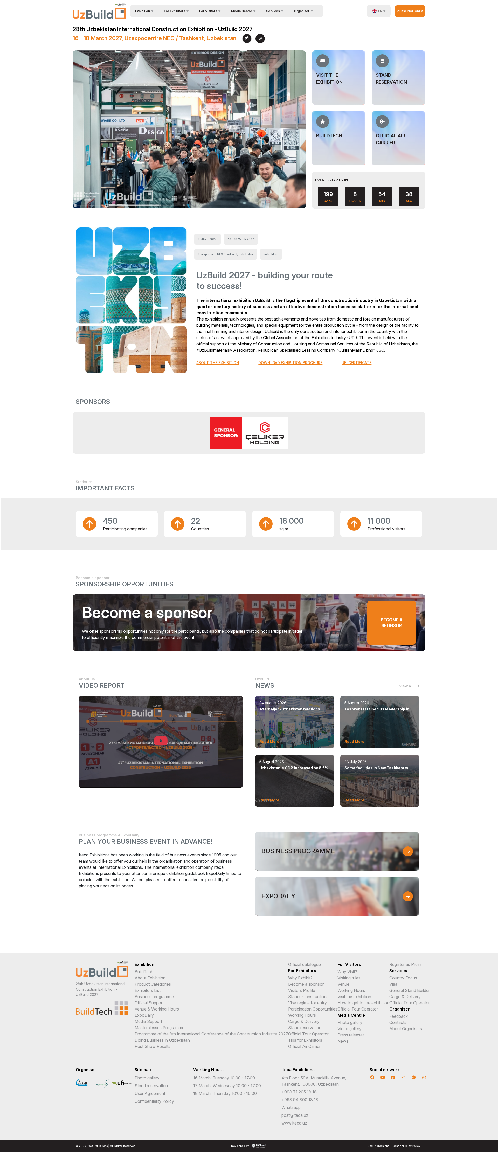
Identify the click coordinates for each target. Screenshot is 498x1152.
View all (406, 686)
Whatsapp (291, 1107)
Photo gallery (349, 1022)
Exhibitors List (148, 990)
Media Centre (351, 1015)
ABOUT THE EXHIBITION (217, 362)
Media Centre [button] (241, 11)
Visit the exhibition (354, 996)
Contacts (397, 1022)
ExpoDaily (144, 1015)
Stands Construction (307, 996)
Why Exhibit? (300, 977)
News (342, 1041)
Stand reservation (304, 1027)
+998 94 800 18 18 (299, 1099)
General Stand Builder (409, 990)
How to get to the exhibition (363, 1002)
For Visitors (349, 964)
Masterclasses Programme (159, 1027)
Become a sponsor (392, 622)
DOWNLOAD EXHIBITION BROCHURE (290, 362)
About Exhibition (150, 977)
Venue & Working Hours (157, 1009)
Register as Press (405, 964)
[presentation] (282, 196)
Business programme (154, 996)
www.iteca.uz (294, 1123)
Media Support (148, 1021)
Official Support (149, 1002)
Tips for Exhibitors (305, 1040)
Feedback (398, 1016)
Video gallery (349, 1028)
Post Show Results (152, 1046)
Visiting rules (349, 977)
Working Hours (302, 1015)
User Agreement (150, 1093)
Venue (343, 984)
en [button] (380, 11)
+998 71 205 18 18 (299, 1091)
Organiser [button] (301, 11)
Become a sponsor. (306, 984)
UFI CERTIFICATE (356, 362)
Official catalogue (304, 964)
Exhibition (144, 964)
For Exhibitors (302, 970)
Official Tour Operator (308, 1033)
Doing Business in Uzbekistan (162, 1040)
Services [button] (273, 11)
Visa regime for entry (307, 1002)
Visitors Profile (301, 990)
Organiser (399, 1009)
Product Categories (153, 984)
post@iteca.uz (294, 1115)
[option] (249, 432)
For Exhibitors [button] (174, 11)
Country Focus (403, 977)
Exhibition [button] (142, 11)
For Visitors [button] (208, 11)
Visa (393, 984)
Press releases (351, 1034)
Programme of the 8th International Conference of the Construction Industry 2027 (211, 1033)
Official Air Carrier (304, 1046)
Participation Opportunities (312, 1009)
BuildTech (144, 971)
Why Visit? (347, 971)
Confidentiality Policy (154, 1101)
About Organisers (405, 1028)
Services (398, 970)
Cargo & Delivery (304, 1021)
